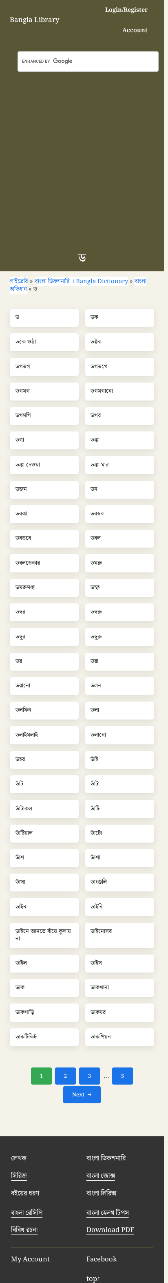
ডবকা (21, 514)
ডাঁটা (95, 784)
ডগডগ (22, 367)
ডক (94, 317)
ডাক (19, 988)
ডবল (96, 538)
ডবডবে (23, 538)
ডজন (21, 489)
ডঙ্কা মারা (100, 465)
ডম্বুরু (96, 637)
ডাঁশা (95, 858)
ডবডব (97, 514)
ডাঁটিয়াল (24, 833)
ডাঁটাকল (23, 809)
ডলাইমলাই (26, 735)
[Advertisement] (84, 160)
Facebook (101, 1259)
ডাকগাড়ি (24, 1013)
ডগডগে (99, 367)
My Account (30, 1259)
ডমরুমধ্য (25, 588)
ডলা (95, 710)
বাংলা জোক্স (100, 1176)
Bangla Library (34, 20)
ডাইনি (97, 907)
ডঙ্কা (95, 440)
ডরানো (22, 686)
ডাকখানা (100, 988)
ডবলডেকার (27, 563)
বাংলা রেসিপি (26, 1213)
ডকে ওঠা (25, 342)
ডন (94, 489)
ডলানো (98, 735)
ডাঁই (94, 760)
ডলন (96, 686)
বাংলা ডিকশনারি (106, 1158)
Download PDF (110, 1230)
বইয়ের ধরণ (25, 1193)
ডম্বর (20, 612)
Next (78, 1095)
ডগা (19, 440)
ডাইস (96, 963)
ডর (18, 661)
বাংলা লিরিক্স (101, 1193)
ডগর (96, 416)
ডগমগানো (102, 391)
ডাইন (21, 907)
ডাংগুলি (99, 882)
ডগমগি (23, 416)
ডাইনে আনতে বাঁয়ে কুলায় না (43, 935)
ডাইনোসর (101, 931)
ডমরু (96, 563)
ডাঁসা (20, 882)
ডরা (94, 661)
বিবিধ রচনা (24, 1230)
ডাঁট (19, 784)
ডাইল (21, 963)
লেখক (19, 1158)
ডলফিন (23, 710)
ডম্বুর (20, 637)
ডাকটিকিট (26, 1037)
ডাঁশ (19, 858)
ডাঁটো (96, 833)
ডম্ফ (95, 588)
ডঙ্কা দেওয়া (27, 465)
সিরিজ (19, 1176)
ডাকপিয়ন (101, 1037)
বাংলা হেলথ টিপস (107, 1213)
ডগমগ (22, 391)
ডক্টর (96, 342)
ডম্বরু (96, 612)
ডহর (20, 760)
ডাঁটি (95, 809)
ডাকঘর (98, 1013)
